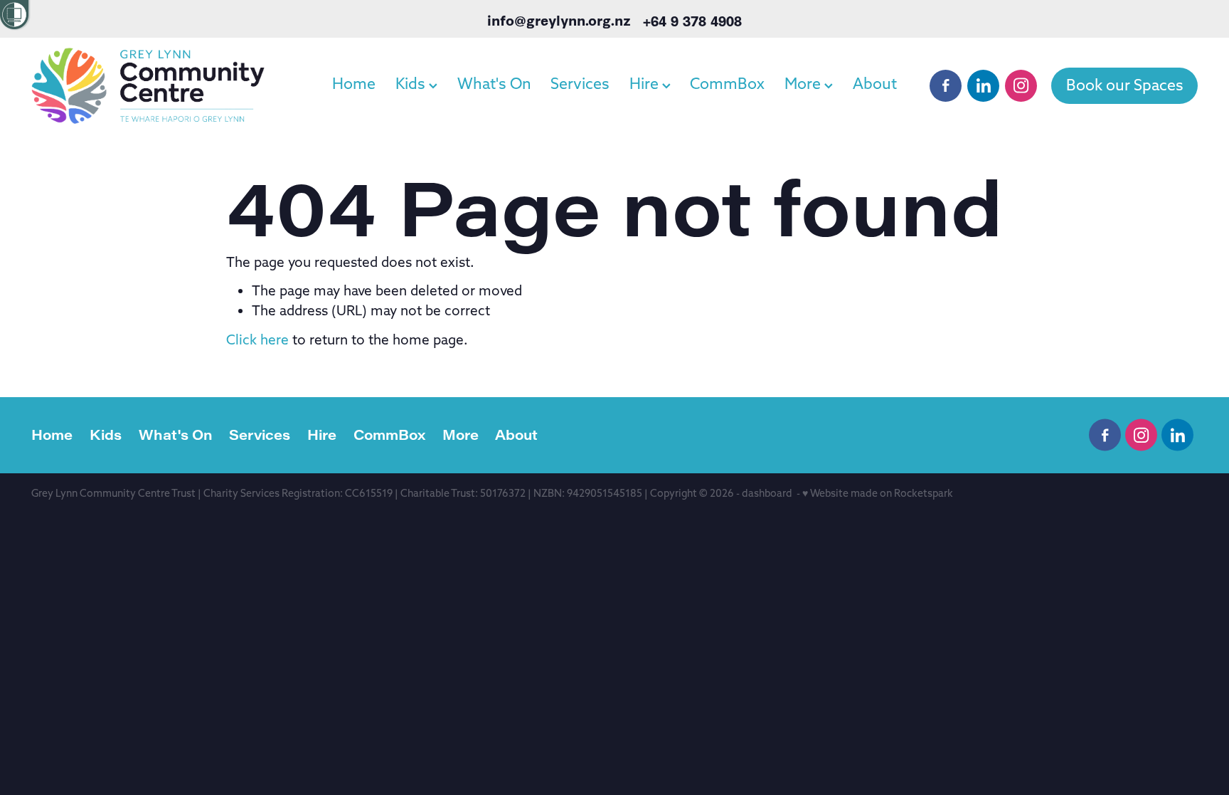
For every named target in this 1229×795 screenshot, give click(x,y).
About (875, 83)
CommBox (727, 83)
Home (354, 83)
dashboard (767, 493)
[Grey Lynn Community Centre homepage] (148, 85)
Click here (257, 339)
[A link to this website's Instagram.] (1021, 86)
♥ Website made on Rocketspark (877, 493)
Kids (412, 83)
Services (580, 83)
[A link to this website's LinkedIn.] (983, 86)
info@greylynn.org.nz (559, 20)
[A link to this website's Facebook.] (946, 86)
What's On (494, 83)
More (804, 83)
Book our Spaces (1124, 85)
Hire (645, 83)
